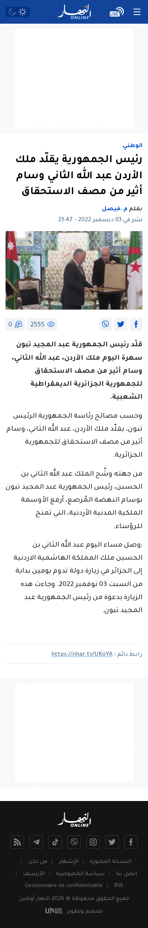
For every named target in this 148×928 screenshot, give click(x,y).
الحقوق (105, 899)
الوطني (132, 146)
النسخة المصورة (110, 862)
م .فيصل (114, 209)
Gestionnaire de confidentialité (64, 886)
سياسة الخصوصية (80, 874)
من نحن (37, 862)
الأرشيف (34, 874)
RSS (118, 886)
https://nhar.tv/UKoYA (81, 655)
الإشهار (69, 862)
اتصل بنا (126, 874)
